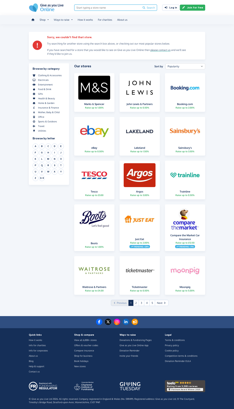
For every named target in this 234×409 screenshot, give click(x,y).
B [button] (42, 146)
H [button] (48, 152)
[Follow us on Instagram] (117, 323)
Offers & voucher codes (86, 345)
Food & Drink (44, 89)
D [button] (55, 146)
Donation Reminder (129, 350)
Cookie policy (172, 350)
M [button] (48, 159)
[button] (161, 303)
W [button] (48, 171)
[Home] (33, 19)
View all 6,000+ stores (85, 340)
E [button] (61, 146)
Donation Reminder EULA (178, 361)
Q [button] (42, 165)
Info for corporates (38, 350)
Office (41, 116)
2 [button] (136, 302)
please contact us (160, 50)
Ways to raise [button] (61, 19)
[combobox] (107, 7)
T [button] (61, 165)
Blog (31, 361)
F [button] (35, 152)
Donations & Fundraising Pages (136, 340)
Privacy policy (172, 345)
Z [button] (35, 178)
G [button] (42, 152)
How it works (85, 19)
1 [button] (132, 302)
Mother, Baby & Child (49, 112)
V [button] (42, 171)
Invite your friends (129, 355)
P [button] (35, 165)
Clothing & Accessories (50, 75)
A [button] (35, 146)
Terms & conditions (175, 340)
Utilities (42, 130)
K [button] (35, 159)
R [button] (48, 165)
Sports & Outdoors (47, 121)
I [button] (54, 152)
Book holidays (81, 361)
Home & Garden (46, 103)
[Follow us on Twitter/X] (108, 323)
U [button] (35, 171)
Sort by (158, 66)
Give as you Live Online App (134, 345)
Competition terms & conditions (181, 355)
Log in (173, 7)
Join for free (195, 7)
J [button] (61, 152)
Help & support (36, 366)
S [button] (54, 165)
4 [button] (147, 302)
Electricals (43, 80)
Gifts (40, 93)
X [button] (55, 171)
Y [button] (61, 171)
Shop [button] (43, 19)
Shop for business (83, 355)
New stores (80, 366)
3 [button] (141, 302)
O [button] (61, 159)
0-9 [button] (42, 178)
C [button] (48, 146)
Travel (41, 126)
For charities (105, 19)
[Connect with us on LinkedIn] (126, 323)
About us (122, 19)
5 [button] (152, 302)
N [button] (55, 159)
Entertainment (45, 84)
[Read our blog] (135, 323)
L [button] (42, 159)
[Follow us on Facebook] (99, 323)
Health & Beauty (46, 98)
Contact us (34, 371)
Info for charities (37, 345)
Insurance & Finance (48, 107)
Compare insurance (84, 350)
